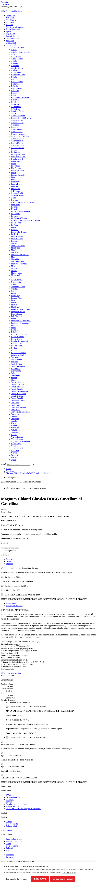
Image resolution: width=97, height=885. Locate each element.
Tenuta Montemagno (19, 391)
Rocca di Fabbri (17, 337)
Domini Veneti (17, 159)
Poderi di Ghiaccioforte (20, 309)
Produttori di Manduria (20, 323)
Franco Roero (16, 184)
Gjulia (13, 198)
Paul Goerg (15, 296)
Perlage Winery (17, 298)
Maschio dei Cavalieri (20, 255)
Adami (14, 50)
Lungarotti (15, 241)
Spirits (8, 31)
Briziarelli (15, 100)
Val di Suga (15, 430)
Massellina (15, 259)
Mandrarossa (16, 248)
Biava (13, 95)
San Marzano (16, 359)
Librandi (14, 230)
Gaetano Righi (17, 193)
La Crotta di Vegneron (20, 218)
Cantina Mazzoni (18, 116)
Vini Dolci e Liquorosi (15, 27)
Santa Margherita (18, 366)
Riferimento (6, 675)
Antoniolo (15, 66)
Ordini (8, 843)
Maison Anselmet (18, 245)
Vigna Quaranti (17, 439)
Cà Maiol (15, 102)
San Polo (14, 362)
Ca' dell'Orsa (16, 109)
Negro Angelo (16, 280)
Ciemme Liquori (17, 145)
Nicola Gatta (16, 282)
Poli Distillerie (16, 316)
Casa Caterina (16, 129)
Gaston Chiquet (17, 195)
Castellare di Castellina (20, 136)
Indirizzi (9, 848)
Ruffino (14, 348)
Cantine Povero (17, 122)
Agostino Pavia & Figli (20, 52)
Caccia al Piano (17, 111)
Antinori (14, 63)
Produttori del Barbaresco (21, 321)
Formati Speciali (12, 36)
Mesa (13, 266)
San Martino (16, 357)
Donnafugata (16, 161)
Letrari (13, 227)
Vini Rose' (10, 22)
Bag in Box (10, 34)
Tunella (14, 421)
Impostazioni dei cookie (17, 879)
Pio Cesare (15, 307)
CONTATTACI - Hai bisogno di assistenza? (23, 809)
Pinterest (9, 564)
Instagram (10, 857)
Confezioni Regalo (13, 38)
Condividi (10, 559)
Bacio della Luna (18, 75)
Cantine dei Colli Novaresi (21, 118)
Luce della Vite (17, 239)
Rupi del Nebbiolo (18, 353)
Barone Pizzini (17, 81)
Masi (13, 257)
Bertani (14, 93)
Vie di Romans (17, 437)
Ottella (13, 291)
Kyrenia (14, 209)
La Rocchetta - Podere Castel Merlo (25, 220)
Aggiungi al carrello (10, 548)
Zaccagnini (15, 457)
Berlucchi (15, 91)
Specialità (10, 40)
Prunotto (14, 325)
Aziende (11, 45)
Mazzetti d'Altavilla (19, 264)
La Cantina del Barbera (20, 211)
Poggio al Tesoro (18, 312)
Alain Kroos (16, 56)
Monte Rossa (16, 273)
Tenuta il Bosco (17, 384)
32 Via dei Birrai (17, 47)
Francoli (14, 186)
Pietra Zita (15, 302)
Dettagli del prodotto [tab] (14, 606)
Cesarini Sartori (17, 141)
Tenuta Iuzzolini (17, 387)
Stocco (14, 380)
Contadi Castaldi (17, 148)
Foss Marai (15, 182)
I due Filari (15, 204)
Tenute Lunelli (17, 398)
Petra (13, 300)
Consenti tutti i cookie (63, 879)
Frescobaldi (15, 189)
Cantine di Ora (17, 120)
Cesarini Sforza (17, 143)
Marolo (14, 250)
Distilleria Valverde (18, 157)
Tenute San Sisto (18, 400)
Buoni (8, 850)
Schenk (14, 373)
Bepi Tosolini (16, 88)
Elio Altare (15, 166)
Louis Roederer (17, 236)
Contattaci (5, 2)
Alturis (14, 61)
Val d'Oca (15, 428)
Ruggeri (14, 350)
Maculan (14, 243)
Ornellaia (14, 289)
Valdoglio (15, 432)
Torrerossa (15, 414)
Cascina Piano (16, 132)
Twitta (8, 561)
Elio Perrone (16, 168)
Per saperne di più (69, 872)
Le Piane (14, 225)
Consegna (10, 799)
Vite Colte (15, 450)
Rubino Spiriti (16, 346)
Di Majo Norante (18, 154)
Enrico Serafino (17, 170)
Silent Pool (15, 375)
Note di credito (12, 846)
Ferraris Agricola (18, 175)
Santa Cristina (16, 364)
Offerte (9, 821)
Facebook (10, 855)
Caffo (13, 113)
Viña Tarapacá (17, 448)
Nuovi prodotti (12, 824)
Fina (13, 177)
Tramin (14, 416)
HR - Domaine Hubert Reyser (23, 202)
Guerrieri (14, 200)
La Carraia (15, 214)
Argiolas (14, 70)
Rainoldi (14, 330)
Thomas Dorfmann (18, 407)
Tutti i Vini (10, 15)
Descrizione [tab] (11, 603)
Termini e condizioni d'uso (16, 804)
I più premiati (11, 826)
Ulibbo (14, 425)
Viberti (14, 435)
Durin (13, 163)
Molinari (14, 268)
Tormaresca (15, 409)
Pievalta (14, 305)
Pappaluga (15, 293)
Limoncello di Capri (19, 232)
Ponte (13, 318)
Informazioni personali (15, 839)
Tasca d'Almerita (18, 382)
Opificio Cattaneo (18, 286)
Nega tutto (40, 879)
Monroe (14, 271)
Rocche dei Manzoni (19, 341)
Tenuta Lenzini (17, 389)
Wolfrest (14, 455)
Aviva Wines (16, 72)
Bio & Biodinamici (13, 29)
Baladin (14, 77)
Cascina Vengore (18, 134)
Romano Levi (16, 343)
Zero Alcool (11, 43)
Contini (14, 150)
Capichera (15, 125)
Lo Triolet (15, 234)
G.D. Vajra (15, 191)
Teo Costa (15, 403)
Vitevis (14, 453)
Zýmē (13, 460)
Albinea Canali (17, 59)
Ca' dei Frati (16, 107)
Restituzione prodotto (14, 841)
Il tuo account (6, 830)
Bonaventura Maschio (20, 97)
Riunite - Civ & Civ (19, 334)
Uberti (13, 423)
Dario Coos (15, 152)
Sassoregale (15, 368)
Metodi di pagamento (14, 797)
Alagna (14, 54)
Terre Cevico (16, 405)
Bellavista (15, 86)
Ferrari (13, 173)
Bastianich (15, 84)
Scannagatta (16, 371)
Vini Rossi (10, 18)
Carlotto (14, 127)
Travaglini (15, 419)
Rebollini (14, 332)
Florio (13, 179)
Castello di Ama (17, 138)
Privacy (9, 802)
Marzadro (15, 252)
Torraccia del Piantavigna (21, 412)
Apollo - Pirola (17, 68)
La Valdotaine (16, 223)
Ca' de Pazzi (16, 104)
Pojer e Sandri (16, 314)
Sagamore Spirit (17, 355)
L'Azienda (10, 795)
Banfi (13, 79)
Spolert (14, 378)
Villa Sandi (15, 446)
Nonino (14, 284)
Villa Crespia (16, 444)
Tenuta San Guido (18, 394)
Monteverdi (15, 275)
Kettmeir (14, 207)
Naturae (14, 277)
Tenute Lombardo (18, 396)
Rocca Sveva (16, 339)
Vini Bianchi (11, 20)
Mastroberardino (17, 261)
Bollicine (9, 25)
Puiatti (13, 327)
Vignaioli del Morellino (20, 441)
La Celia (14, 216)
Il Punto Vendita (12, 806)
